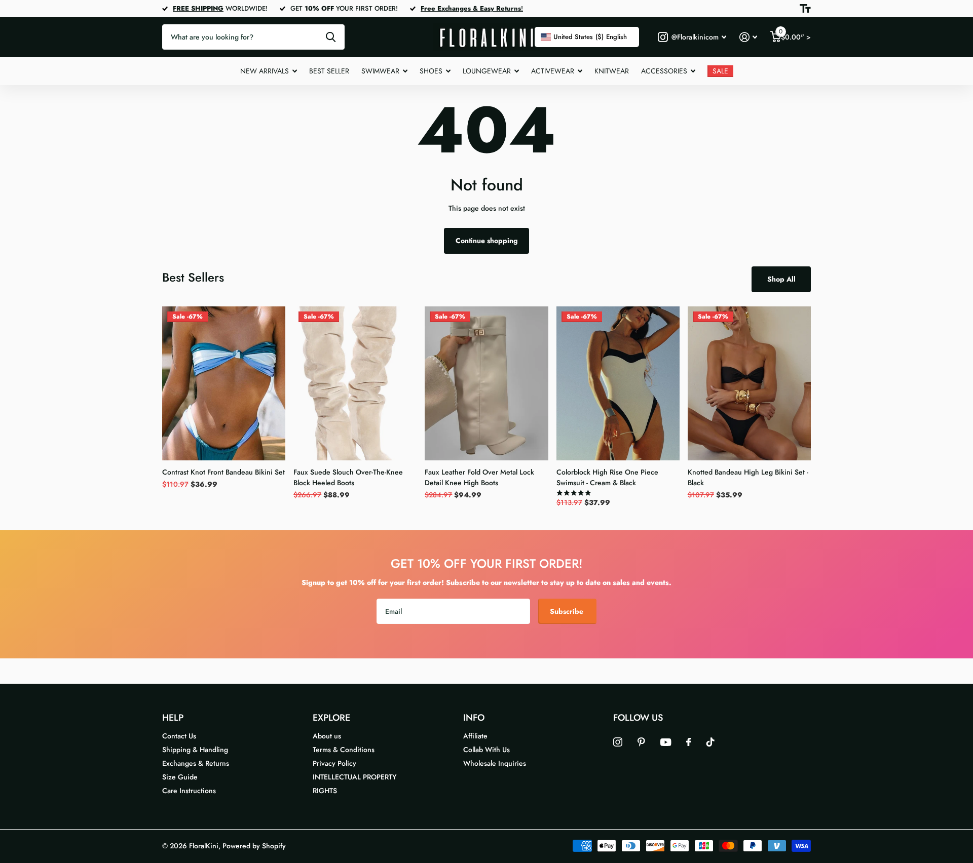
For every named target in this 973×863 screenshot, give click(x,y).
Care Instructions (189, 791)
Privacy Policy (334, 763)
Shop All (781, 279)
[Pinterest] (641, 742)
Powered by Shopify (254, 846)
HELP (172, 717)
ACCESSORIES (664, 71)
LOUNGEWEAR (487, 71)
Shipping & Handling (195, 749)
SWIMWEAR (380, 71)
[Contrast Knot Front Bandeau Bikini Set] (223, 383)
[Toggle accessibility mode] (805, 8)
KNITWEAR (611, 71)
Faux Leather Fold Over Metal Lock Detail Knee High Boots (479, 477)
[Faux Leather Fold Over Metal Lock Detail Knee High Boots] (486, 383)
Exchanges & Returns (195, 763)
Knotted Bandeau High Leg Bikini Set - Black (748, 477)
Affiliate (475, 736)
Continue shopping (487, 241)
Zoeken (331, 37)
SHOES (431, 71)
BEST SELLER (329, 71)
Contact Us (179, 736)
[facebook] (688, 742)
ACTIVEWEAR (552, 71)
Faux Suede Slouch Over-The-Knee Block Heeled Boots (348, 477)
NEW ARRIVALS (264, 71)
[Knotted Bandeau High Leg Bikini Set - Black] (749, 383)
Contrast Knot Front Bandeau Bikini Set (223, 472)
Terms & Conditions (344, 749)
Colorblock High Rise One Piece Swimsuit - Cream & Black (607, 477)
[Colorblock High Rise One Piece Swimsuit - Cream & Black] (618, 383)
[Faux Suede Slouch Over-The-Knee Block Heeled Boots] (355, 383)
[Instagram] (617, 742)
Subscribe (567, 611)
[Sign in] (748, 37)
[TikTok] (710, 742)
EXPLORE (331, 717)
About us (327, 736)
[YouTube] (665, 742)
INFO (473, 717)
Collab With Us (486, 749)
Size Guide (180, 777)
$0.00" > (795, 35)
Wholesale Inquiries (494, 763)
